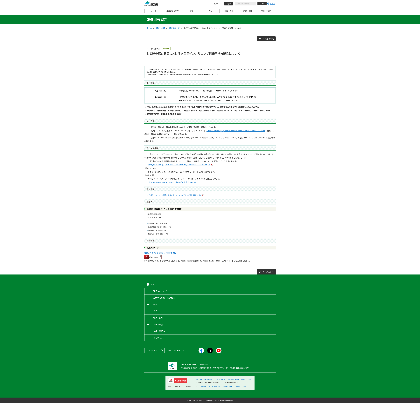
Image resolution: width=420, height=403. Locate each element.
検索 (263, 3)
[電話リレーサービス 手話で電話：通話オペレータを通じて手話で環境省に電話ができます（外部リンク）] (177, 380)
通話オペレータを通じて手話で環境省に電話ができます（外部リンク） (224, 379)
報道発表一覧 (174, 28)
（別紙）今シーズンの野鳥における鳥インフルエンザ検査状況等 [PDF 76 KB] (174, 195)
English (228, 3)
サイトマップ (152, 350)
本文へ (216, 3)
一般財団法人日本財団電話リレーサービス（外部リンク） (224, 386)
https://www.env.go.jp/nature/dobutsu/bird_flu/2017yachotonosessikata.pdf (179, 164)
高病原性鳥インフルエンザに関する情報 (160, 253)
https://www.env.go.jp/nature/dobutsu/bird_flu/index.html (173, 182)
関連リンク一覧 (174, 350)
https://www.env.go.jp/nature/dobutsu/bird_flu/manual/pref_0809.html (235, 130)
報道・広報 (160, 28)
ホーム (154, 11)
